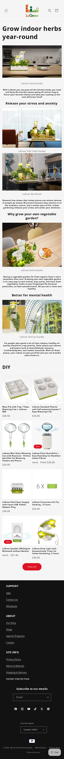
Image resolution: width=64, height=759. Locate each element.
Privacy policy (55, 748)
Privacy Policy (13, 659)
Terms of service (33, 752)
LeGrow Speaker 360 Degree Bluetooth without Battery (16, 549)
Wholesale (11, 606)
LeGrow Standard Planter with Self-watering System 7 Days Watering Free (46, 409)
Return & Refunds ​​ (15, 665)
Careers (10, 642)
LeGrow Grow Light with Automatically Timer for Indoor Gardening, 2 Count (45, 551)
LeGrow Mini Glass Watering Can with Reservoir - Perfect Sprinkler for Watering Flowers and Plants (16, 457)
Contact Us (12, 599)
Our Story (11, 622)
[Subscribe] (47, 697)
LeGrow (13, 747)
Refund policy (40, 748)
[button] (6, 10)
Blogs (9, 629)
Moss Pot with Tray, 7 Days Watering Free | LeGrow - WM (15, 409)
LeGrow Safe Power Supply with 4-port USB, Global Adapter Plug (15, 504)
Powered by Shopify (24, 747)
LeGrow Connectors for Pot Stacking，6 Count (45, 503)
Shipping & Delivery (16, 672)
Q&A (8, 593)
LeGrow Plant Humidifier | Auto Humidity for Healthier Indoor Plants (46, 455)
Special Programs (15, 635)
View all (32, 566)
